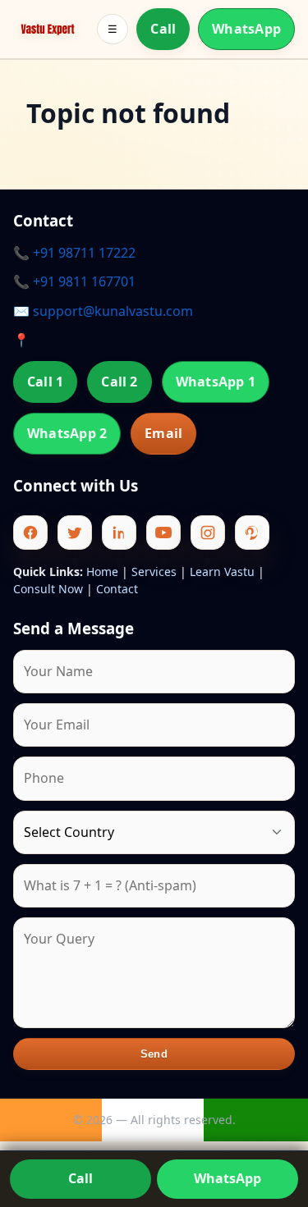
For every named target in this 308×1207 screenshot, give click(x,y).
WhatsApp (246, 29)
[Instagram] (208, 532)
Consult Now (48, 589)
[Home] (47, 29)
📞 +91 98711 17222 (74, 253)
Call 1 (45, 382)
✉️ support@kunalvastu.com (103, 311)
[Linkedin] (119, 532)
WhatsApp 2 (67, 433)
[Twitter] (74, 532)
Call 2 (119, 382)
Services (154, 571)
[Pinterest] (252, 532)
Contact (117, 589)
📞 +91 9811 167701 (74, 281)
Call (163, 29)
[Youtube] (163, 532)
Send (154, 1054)
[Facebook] (30, 532)
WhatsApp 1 (215, 382)
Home (102, 571)
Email (163, 433)
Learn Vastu (222, 571)
